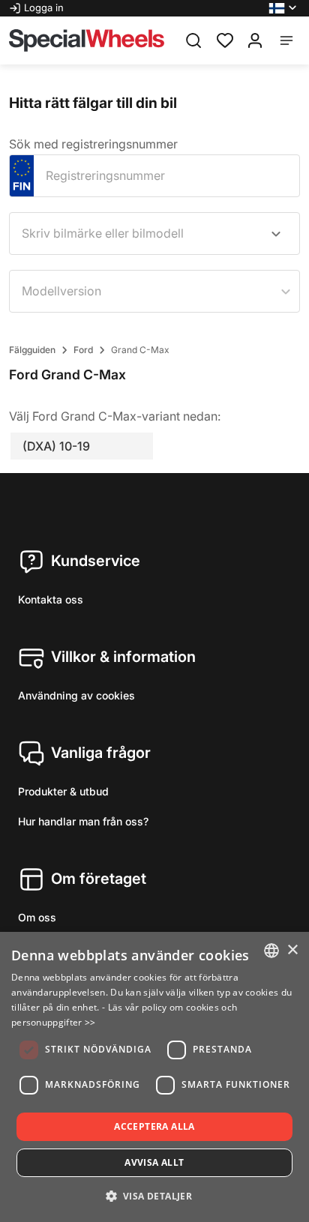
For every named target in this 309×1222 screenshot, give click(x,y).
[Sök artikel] (193, 40)
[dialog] (154, 1077)
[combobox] (154, 233)
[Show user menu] (255, 40)
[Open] (276, 234)
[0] (225, 38)
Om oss (37, 917)
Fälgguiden (32, 349)
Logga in (44, 7)
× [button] (292, 950)
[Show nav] (286, 40)
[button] (284, 8)
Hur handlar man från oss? (83, 821)
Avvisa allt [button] (154, 1162)
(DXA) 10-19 (56, 446)
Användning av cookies (76, 695)
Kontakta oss (50, 599)
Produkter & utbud (63, 791)
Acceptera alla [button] (154, 1126)
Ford (83, 349)
